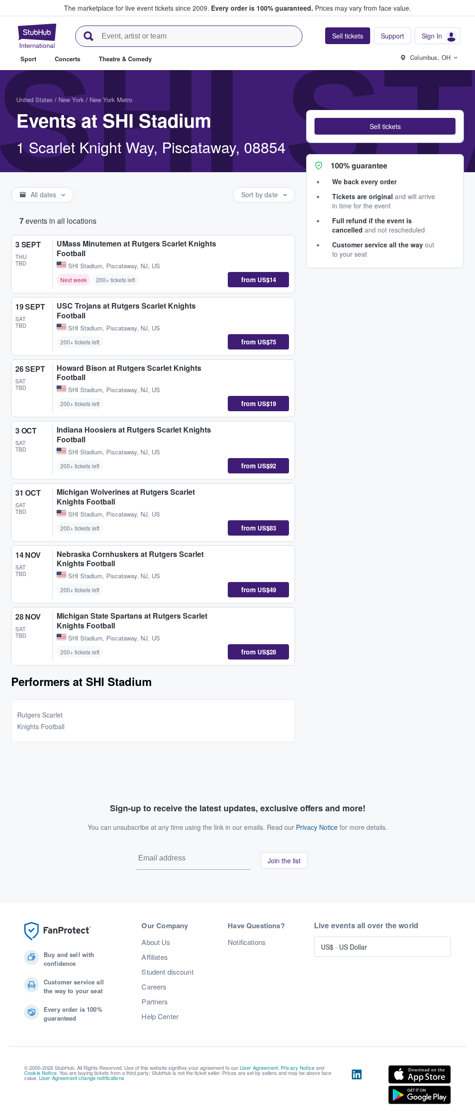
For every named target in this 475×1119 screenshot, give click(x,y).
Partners (154, 1001)
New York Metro (111, 99)
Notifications (247, 942)
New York (71, 99)
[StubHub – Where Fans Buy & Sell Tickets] (37, 36)
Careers (154, 986)
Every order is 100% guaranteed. (262, 8)
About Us (155, 942)
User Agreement (259, 1067)
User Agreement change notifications (81, 1077)
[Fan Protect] (57, 931)
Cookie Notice (40, 1072)
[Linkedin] (356, 1086)
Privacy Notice (317, 827)
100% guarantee (359, 165)
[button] (385, 126)
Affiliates (154, 957)
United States (34, 99)
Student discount (167, 972)
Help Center (160, 1016)
